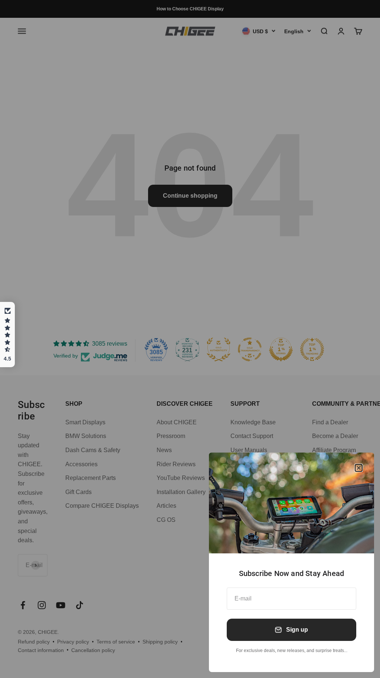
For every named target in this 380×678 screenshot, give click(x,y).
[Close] (358, 467)
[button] (7, 334)
